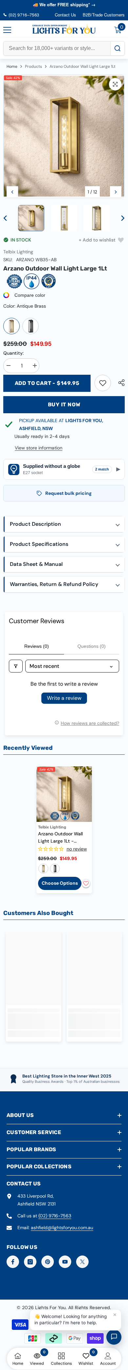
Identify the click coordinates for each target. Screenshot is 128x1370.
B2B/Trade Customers (104, 15)
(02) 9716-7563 (54, 1216)
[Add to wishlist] (86, 883)
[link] (103, 383)
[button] (12, 192)
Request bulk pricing (68, 493)
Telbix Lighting (18, 252)
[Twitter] (82, 1262)
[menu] (7, 30)
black (55, 869)
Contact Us (65, 15)
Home (12, 66)
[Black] (30, 326)
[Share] (120, 383)
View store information (38, 448)
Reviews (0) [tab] (36, 646)
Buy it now (64, 404)
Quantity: (13, 353)
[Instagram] (30, 1262)
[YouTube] (65, 1262)
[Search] (117, 48)
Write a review (64, 698)
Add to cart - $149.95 (47, 383)
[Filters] (16, 666)
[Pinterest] (47, 1262)
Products (33, 66)
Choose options (60, 883)
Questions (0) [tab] (91, 646)
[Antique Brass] (11, 326)
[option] (64, 136)
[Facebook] (13, 1262)
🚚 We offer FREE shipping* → (64, 4)
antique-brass (43, 869)
